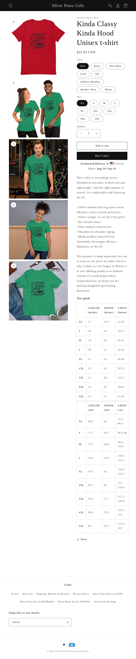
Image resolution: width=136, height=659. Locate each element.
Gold (83, 73)
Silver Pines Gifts (62, 651)
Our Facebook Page (105, 601)
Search (15, 593)
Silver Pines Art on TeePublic (74, 601)
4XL (83, 118)
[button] (10, 5)
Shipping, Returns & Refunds (52, 593)
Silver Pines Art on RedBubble (37, 601)
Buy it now (102, 155)
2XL (95, 111)
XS (82, 103)
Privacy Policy (81, 593)
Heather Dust (88, 89)
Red (82, 66)
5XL (97, 118)
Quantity (81, 126)
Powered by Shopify (80, 651)
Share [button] (84, 539)
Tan (97, 73)
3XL (109, 111)
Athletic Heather (90, 81)
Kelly (97, 66)
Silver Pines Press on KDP (107, 593)
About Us (27, 593)
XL (82, 111)
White (108, 89)
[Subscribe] (67, 622)
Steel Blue (115, 66)
